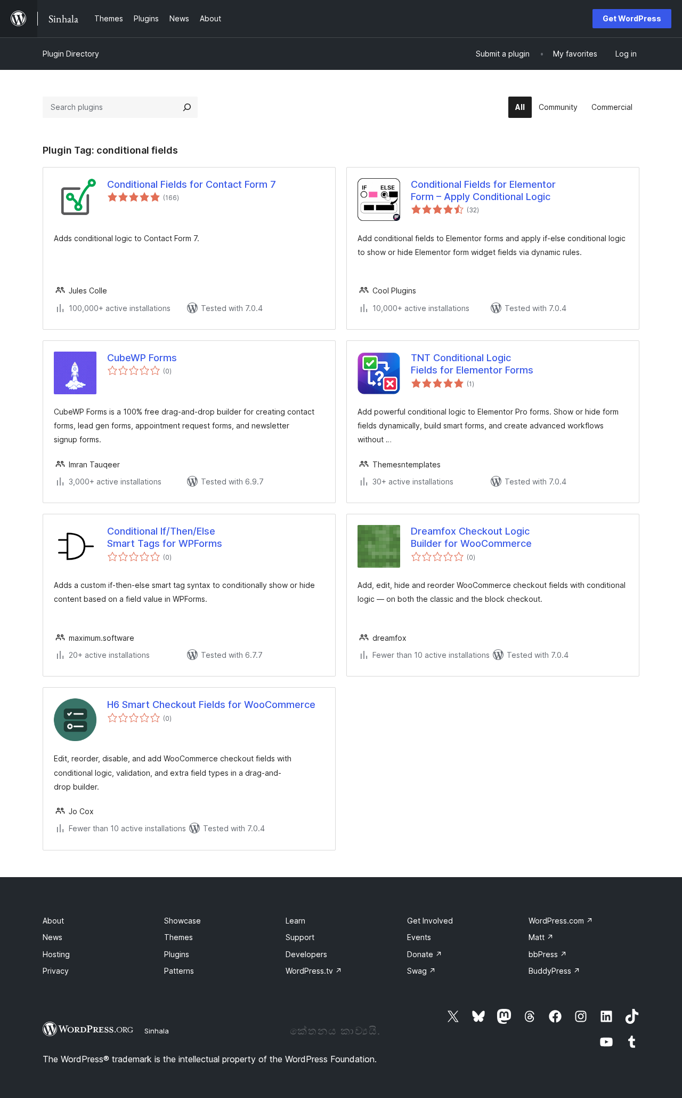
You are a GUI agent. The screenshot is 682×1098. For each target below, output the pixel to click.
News (52, 937)
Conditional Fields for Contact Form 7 (191, 184)
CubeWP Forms (142, 357)
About (53, 920)
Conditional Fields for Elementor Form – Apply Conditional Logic (483, 190)
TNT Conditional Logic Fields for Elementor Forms (472, 364)
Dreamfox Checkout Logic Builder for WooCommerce (471, 537)
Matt (541, 937)
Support (300, 937)
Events (419, 937)
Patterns (179, 970)
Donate (424, 954)
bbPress (548, 954)
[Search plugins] (187, 107)
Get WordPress (632, 18)
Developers (306, 954)
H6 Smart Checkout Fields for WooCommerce (211, 704)
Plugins (176, 954)
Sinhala (156, 1031)
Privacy (56, 970)
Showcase (182, 920)
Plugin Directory (71, 53)
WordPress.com (561, 920)
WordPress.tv (314, 970)
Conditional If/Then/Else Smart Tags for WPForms (164, 537)
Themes (178, 937)
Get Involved (430, 920)
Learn (295, 920)
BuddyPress (554, 970)
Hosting (56, 954)
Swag (421, 970)
